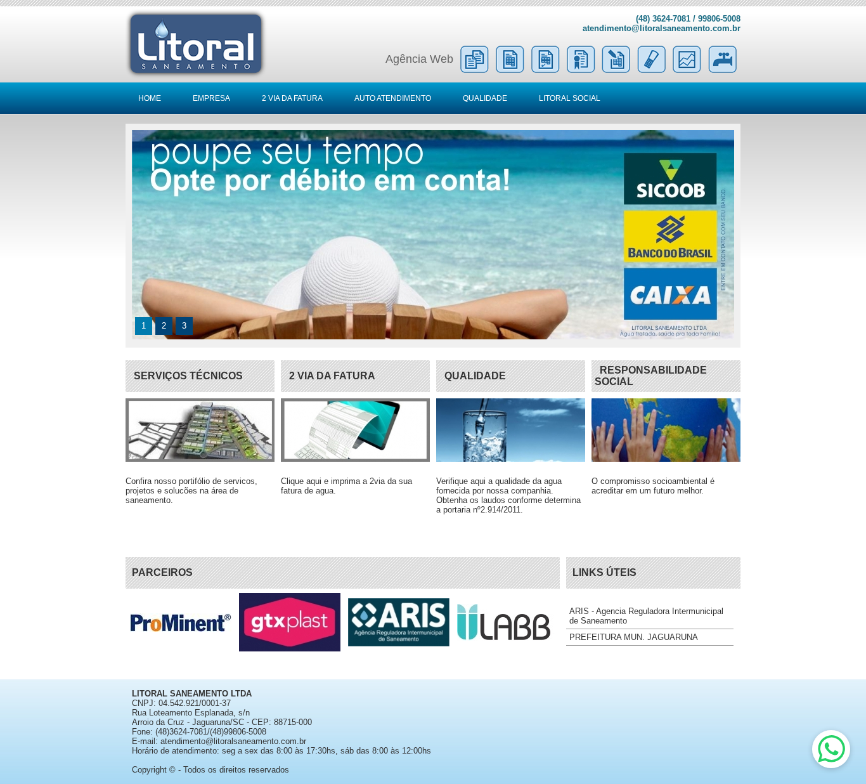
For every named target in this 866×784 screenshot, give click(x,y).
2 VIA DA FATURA (292, 98)
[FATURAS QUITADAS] (545, 70)
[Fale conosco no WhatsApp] (831, 749)
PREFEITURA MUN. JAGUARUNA (633, 637)
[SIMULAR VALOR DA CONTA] (616, 70)
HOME (149, 98)
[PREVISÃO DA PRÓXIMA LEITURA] (651, 70)
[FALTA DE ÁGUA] (722, 70)
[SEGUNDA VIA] (474, 70)
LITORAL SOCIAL (569, 98)
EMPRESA (211, 98)
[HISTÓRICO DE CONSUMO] (687, 70)
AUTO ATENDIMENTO (392, 98)
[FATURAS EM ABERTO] (509, 70)
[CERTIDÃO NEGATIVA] (580, 70)
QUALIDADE (485, 98)
